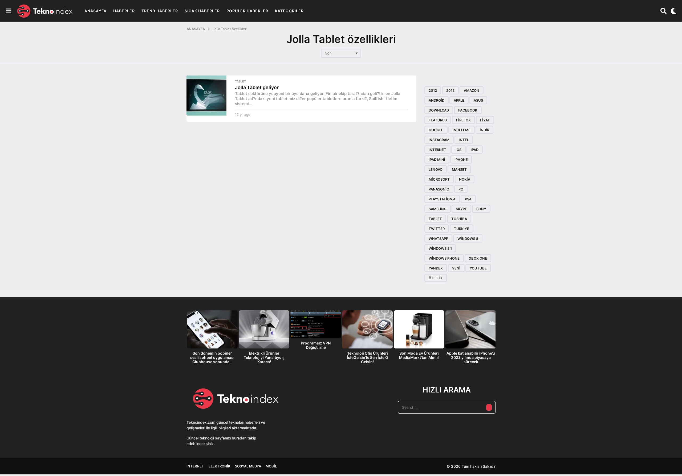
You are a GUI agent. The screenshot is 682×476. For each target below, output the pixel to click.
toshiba (459, 219)
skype (461, 209)
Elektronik (219, 466)
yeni (456, 268)
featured (438, 120)
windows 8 (467, 238)
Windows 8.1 (440, 248)
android (436, 100)
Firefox (463, 120)
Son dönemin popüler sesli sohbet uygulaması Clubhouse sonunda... (212, 357)
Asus (478, 100)
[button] (8, 11)
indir (484, 130)
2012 (433, 90)
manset (459, 169)
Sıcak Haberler (202, 11)
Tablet (240, 81)
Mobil (271, 466)
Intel (464, 140)
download (439, 110)
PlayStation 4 (442, 199)
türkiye (461, 229)
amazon (471, 90)
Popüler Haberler (247, 11)
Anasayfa (95, 11)
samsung (437, 209)
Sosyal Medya (248, 466)
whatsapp (438, 238)
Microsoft (439, 179)
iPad (474, 150)
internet (437, 150)
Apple (459, 100)
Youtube (478, 268)
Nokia (464, 179)
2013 (450, 90)
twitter (437, 229)
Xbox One (478, 258)
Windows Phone (444, 258)
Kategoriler (289, 11)
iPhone (461, 159)
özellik (436, 278)
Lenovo (436, 169)
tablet (435, 219)
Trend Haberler (159, 11)
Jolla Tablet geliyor (257, 87)
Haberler (124, 11)
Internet (195, 466)
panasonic (439, 189)
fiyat (485, 120)
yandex (436, 268)
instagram (439, 140)
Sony (481, 209)
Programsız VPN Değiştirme (316, 345)
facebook (467, 110)
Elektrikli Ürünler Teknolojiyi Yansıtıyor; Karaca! (264, 357)
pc (460, 189)
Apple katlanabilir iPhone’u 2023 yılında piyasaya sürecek (470, 357)
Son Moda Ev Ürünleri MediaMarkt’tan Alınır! (419, 355)
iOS (458, 150)
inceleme (461, 130)
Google (436, 130)
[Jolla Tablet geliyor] (206, 96)
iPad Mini (437, 159)
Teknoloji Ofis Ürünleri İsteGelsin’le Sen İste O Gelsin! (367, 357)
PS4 (468, 199)
